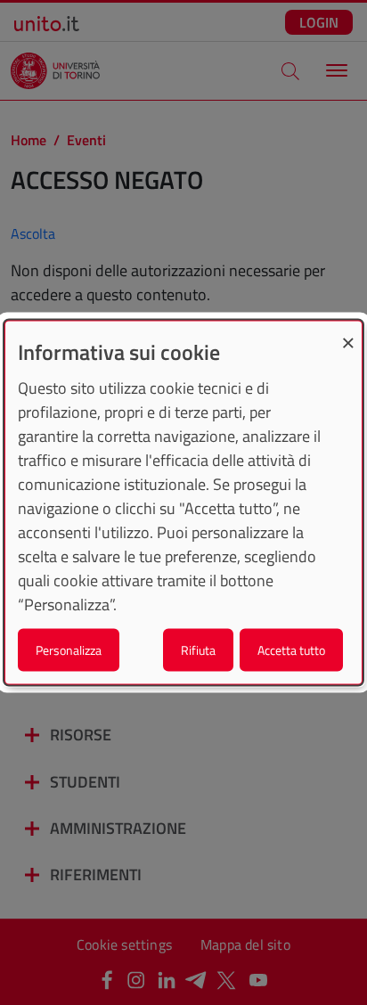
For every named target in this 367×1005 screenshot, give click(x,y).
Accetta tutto (291, 649)
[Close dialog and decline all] (348, 333)
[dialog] (183, 503)
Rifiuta (198, 649)
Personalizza (69, 649)
